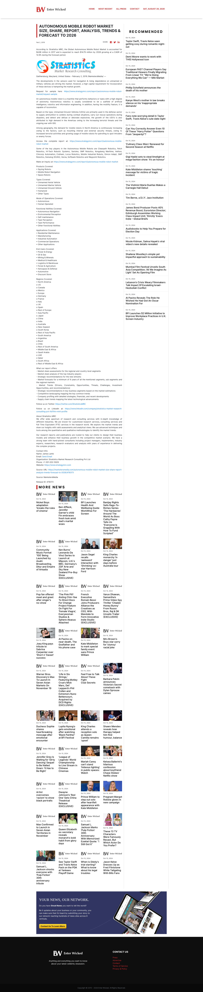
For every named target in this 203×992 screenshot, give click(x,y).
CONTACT (134, 9)
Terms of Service (120, 966)
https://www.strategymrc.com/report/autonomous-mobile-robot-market (86, 162)
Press (115, 957)
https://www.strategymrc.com (57, 465)
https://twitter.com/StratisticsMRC (70, 404)
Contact (116, 963)
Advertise (117, 960)
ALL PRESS (121, 9)
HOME (92, 9)
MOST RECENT (105, 9)
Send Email (47, 456)
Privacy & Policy (120, 969)
